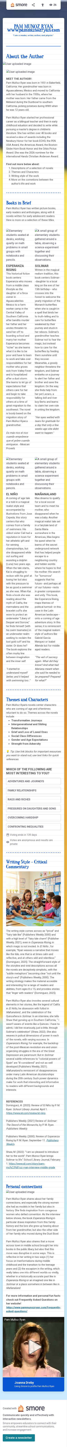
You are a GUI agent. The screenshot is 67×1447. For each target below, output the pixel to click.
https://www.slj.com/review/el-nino (26, 1113)
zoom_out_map (61, 65)
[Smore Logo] (19, 5)
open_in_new (51, 73)
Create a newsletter (19, 1437)
